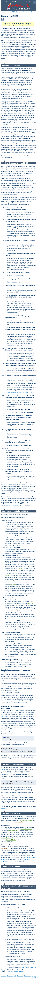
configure (4, 716)
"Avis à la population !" (12, 505)
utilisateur (9, 549)
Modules (3, 976)
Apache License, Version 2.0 (17, 971)
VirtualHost (12, 831)
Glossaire (20, 976)
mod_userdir (19, 822)
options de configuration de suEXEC (18, 392)
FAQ (15, 976)
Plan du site (27, 976)
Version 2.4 (30, 12)
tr (35, 967)
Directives (10, 976)
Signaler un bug (34, 976)
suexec (4, 743)
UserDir (10, 387)
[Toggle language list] (2, 19)
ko (32, 967)
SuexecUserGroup (26, 820)
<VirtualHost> (6, 838)
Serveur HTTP (11, 12)
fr (26, 967)
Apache (3, 12)
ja (29, 967)
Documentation (20, 12)
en (23, 967)
